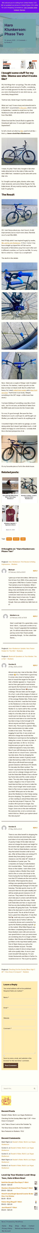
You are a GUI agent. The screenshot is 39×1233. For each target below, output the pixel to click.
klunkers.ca (14, 615)
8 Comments (21, 40)
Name (6, 997)
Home (4, 1226)
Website (6, 1018)
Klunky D (9, 42)
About (24, 1226)
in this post (22, 108)
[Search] (35, 1088)
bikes (9, 539)
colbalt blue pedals (19, 390)
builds (16, 539)
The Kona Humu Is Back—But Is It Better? (16, 1128)
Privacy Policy (7, 1228)
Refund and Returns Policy (24, 1228)
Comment (8, 1028)
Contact (31, 1226)
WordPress (19, 1222)
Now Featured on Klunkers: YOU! (13, 1131)
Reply (35, 571)
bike (21, 131)
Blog (10, 1226)
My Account (6, 1231)
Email (6, 1008)
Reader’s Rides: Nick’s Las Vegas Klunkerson (17, 1115)
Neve (3, 1222)
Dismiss (22, 10)
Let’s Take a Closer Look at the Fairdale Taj (16, 1124)
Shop (17, 1226)
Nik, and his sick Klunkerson (11, 243)
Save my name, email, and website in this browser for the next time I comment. (18, 1059)
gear (23, 539)
